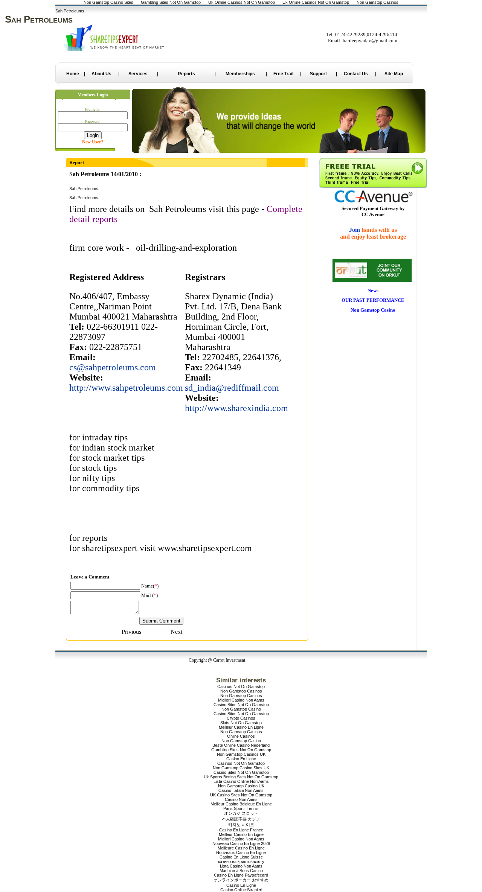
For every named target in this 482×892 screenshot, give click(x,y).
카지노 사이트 (241, 824)
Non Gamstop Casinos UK (241, 754)
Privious (131, 632)
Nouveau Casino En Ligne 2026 (241, 843)
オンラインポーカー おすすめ (241, 880)
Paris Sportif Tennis (241, 808)
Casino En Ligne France (241, 830)
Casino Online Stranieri (241, 889)
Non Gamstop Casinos (241, 691)
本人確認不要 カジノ (241, 819)
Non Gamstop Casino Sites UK (241, 768)
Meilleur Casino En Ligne (241, 727)
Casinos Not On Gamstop (241, 686)
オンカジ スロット (241, 813)
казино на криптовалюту (241, 861)
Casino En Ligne (241, 759)
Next (176, 632)
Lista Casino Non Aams (241, 866)
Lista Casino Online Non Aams (241, 781)
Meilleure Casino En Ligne (241, 848)
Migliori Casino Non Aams (241, 700)
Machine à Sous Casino (241, 870)
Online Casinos (241, 736)
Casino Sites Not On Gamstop (241, 704)
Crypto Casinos (241, 718)
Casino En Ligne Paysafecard (241, 875)
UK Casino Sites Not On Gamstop (241, 795)
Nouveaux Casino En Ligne (241, 852)
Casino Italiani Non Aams (241, 790)
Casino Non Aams (241, 799)
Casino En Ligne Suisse (241, 857)
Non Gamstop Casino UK (241, 786)
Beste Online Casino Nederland (241, 745)
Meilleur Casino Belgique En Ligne (241, 804)
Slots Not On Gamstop (241, 722)
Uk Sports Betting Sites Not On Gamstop (241, 777)
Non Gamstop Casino (241, 709)
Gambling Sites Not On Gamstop (241, 749)
